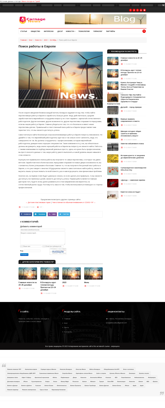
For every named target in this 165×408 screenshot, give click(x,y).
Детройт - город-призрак (131, 107)
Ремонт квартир (12, 389)
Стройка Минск (67, 373)
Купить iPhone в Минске (117, 373)
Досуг (60, 31)
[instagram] (137, 10)
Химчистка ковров (31, 369)
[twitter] (134, 10)
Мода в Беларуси (94, 369)
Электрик (132, 373)
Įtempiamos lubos (12, 377)
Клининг (108, 377)
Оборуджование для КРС (111, 369)
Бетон (84, 381)
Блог (31, 40)
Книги (55, 381)
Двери (75, 377)
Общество (35, 31)
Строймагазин (126, 377)
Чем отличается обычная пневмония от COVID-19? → (74, 202)
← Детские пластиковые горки (38, 202)
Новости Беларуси (66, 369)
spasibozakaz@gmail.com (117, 323)
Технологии (84, 31)
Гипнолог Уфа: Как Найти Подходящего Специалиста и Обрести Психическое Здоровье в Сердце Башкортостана (126, 99)
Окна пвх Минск (81, 369)
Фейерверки (152, 377)
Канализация (121, 381)
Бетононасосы (62, 385)
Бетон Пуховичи (75, 385)
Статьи (23, 31)
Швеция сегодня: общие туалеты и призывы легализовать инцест (131, 133)
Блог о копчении (128, 369)
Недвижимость (139, 377)
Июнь (86, 282)
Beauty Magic (65, 381)
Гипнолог (97, 31)
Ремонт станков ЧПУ (14, 369)
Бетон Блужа (49, 385)
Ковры (47, 381)
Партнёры (110, 31)
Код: (21, 251)
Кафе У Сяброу (26, 377)
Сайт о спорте (101, 373)
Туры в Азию (44, 389)
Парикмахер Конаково (59, 389)
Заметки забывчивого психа (132, 143)
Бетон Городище (90, 385)
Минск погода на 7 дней (30, 1)
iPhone (25, 381)
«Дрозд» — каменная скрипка (133, 180)
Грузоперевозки (36, 381)
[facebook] (130, 10)
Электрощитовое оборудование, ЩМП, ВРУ (21, 373)
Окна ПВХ (110, 381)
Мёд (148, 381)
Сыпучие (38, 385)
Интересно (49, 31)
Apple (134, 385)
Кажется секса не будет (130, 192)
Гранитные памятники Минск (48, 373)
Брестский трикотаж (42, 377)
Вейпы (55, 377)
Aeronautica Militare (96, 377)
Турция (101, 381)
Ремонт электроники (29, 389)
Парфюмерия (65, 377)
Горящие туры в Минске (48, 369)
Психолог (76, 381)
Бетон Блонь (116, 385)
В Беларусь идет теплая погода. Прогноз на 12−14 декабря (131, 72)
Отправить (24, 254)
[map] (144, 10)
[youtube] (141, 10)
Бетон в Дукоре (12, 385)
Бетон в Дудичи (26, 385)
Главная (23, 40)
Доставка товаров (13, 381)
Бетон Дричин (104, 385)
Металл (92, 381)
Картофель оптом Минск (84, 373)
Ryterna (155, 381)
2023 (45, 40)
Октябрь (53, 40)
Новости (70, 31)
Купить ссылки (144, 373)
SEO (116, 377)
